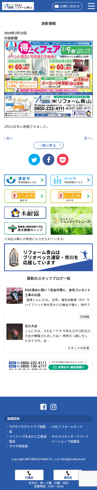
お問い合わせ (70, 6)
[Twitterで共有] (34, 159)
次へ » (88, 138)
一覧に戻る (47, 145)
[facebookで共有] (48, 159)
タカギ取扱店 (18, 446)
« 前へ (8, 138)
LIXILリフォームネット (67, 426)
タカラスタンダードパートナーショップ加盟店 (70, 438)
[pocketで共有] (62, 159)
